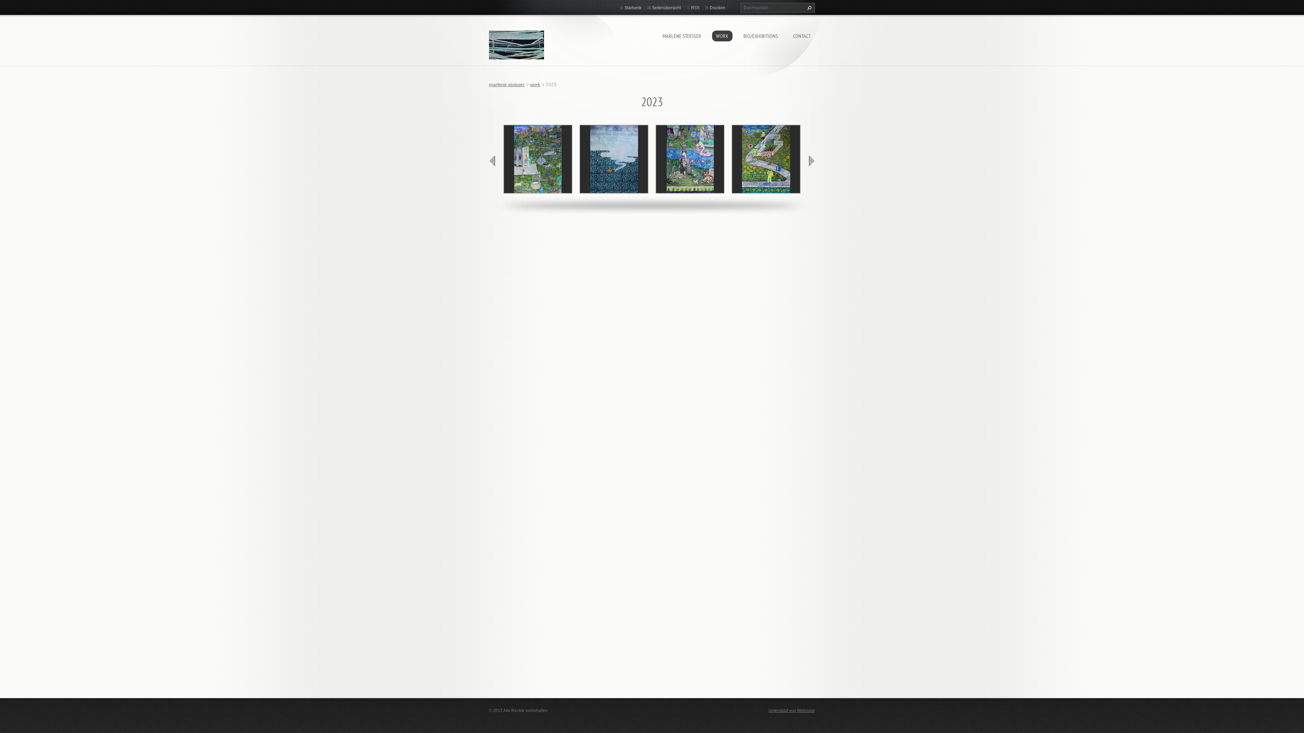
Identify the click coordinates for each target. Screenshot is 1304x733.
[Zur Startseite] (516, 46)
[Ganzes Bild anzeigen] (538, 159)
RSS (695, 7)
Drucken (717, 7)
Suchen (808, 8)
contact (802, 36)
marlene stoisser (682, 36)
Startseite (633, 7)
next (811, 161)
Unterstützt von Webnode (791, 710)
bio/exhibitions (760, 36)
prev (492, 161)
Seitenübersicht (666, 7)
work (722, 36)
